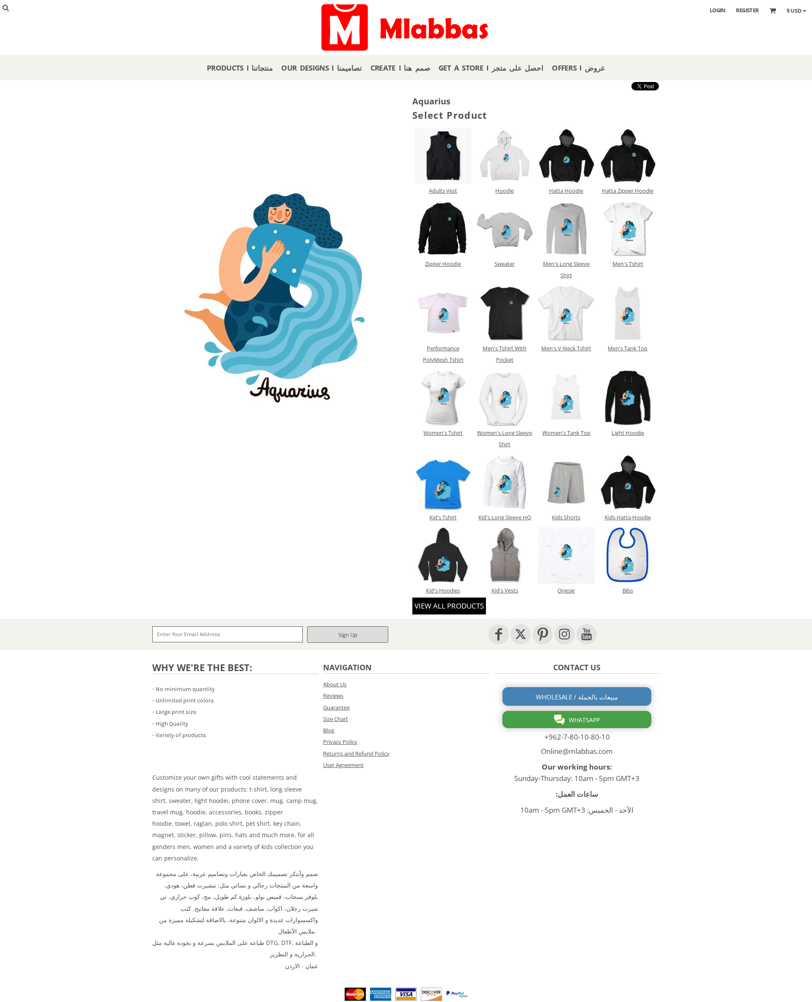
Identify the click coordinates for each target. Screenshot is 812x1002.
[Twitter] (520, 634)
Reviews (333, 695)
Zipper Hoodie (443, 264)
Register (747, 10)
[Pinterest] (542, 634)
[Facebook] (498, 634)
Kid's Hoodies (443, 590)
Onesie (566, 590)
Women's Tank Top (566, 433)
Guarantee (336, 707)
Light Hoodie (628, 433)
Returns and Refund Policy (356, 753)
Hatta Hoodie (566, 190)
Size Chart (335, 719)
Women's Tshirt (443, 433)
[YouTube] (586, 634)
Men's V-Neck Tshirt (566, 348)
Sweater (504, 264)
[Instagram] (564, 634)
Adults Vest (443, 190)
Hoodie (504, 190)
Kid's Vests (504, 590)
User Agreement (343, 765)
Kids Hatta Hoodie (628, 517)
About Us (334, 684)
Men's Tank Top (627, 348)
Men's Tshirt (627, 264)
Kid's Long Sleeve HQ (504, 517)
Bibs (628, 590)
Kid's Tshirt (443, 517)
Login (718, 10)
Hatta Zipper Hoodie (627, 190)
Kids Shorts (566, 517)
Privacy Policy (340, 741)
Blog (328, 730)
